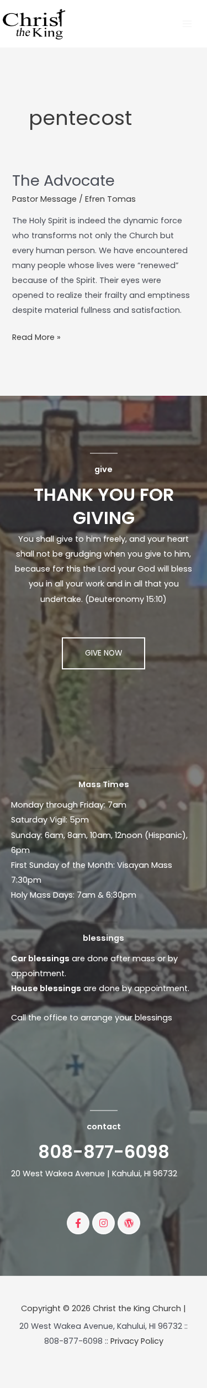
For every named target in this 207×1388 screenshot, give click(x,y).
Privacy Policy (136, 1341)
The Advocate (63, 180)
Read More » (36, 336)
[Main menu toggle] (187, 23)
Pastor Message (44, 199)
